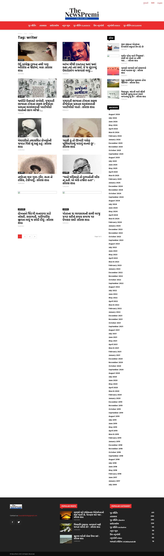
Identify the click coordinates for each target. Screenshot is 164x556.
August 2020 (114, 373)
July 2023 (113, 247)
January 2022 (114, 312)
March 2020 (114, 391)
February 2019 (115, 437)
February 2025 (115, 179)
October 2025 (115, 150)
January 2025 (114, 182)
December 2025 (115, 143)
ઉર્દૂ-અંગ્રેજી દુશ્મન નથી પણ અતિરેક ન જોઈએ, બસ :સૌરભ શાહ (35, 67)
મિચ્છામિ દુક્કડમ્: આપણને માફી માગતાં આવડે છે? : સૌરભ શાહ (87, 526)
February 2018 (115, 473)
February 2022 (115, 308)
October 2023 (115, 236)
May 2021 (113, 340)
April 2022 (113, 301)
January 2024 (115, 225)
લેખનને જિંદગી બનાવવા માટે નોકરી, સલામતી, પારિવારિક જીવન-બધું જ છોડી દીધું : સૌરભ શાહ (35, 218)
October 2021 (115, 322)
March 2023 (114, 261)
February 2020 (115, 394)
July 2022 (113, 290)
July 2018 (112, 462)
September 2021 (116, 326)
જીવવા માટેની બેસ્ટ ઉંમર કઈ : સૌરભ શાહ (86, 537)
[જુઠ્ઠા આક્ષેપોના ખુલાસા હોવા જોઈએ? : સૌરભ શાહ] (113, 83)
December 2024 (116, 186)
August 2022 (114, 286)
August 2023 (114, 243)
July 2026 (113, 117)
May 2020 (113, 383)
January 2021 (114, 355)
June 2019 (113, 423)
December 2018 (115, 445)
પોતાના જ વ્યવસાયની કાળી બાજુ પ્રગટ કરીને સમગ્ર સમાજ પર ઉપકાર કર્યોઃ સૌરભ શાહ (81, 216)
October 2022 (115, 279)
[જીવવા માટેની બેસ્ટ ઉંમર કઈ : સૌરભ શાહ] (66, 539)
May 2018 (113, 470)
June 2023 (113, 250)
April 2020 (113, 387)
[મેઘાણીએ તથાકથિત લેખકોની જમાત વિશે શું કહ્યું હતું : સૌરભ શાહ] (37, 127)
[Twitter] (18, 522)
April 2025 (113, 171)
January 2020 (114, 398)
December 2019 (115, 401)
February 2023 (115, 265)
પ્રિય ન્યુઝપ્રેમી (99, 25)
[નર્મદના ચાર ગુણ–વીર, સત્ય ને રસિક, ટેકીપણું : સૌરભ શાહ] (37, 164)
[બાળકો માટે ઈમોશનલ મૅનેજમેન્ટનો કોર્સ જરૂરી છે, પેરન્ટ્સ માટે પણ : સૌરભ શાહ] (66, 515)
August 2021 (114, 329)
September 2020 (116, 369)
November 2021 (115, 319)
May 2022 (113, 297)
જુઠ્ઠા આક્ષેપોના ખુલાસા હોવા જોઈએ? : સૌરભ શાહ (133, 81)
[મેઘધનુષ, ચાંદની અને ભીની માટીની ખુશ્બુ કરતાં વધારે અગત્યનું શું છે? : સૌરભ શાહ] (113, 95)
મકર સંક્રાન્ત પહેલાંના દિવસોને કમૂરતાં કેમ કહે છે (132, 45)
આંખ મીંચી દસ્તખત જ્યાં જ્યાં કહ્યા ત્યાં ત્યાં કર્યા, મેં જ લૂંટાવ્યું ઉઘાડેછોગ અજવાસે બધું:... (80, 67)
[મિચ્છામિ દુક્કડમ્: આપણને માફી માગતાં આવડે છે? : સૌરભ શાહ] (66, 527)
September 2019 (116, 412)
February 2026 (115, 135)
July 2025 (113, 161)
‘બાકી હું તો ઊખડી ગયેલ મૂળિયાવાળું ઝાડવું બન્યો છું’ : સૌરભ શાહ (79, 143)
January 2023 (114, 268)
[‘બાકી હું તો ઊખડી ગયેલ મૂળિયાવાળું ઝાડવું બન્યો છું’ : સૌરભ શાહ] (82, 127)
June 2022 (113, 294)
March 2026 (114, 132)
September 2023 (116, 240)
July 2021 (112, 333)
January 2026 (114, 139)
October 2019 (115, 409)
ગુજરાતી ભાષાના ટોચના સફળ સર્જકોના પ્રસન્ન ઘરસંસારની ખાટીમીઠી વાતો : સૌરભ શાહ (80, 104)
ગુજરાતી (145, 3)
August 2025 (114, 157)
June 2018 (113, 466)
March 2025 (114, 175)
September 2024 (116, 197)
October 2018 (115, 452)
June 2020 (113, 380)
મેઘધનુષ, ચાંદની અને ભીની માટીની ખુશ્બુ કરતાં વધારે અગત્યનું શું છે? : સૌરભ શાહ (133, 94)
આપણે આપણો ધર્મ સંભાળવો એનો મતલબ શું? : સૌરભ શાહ (133, 70)
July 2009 (113, 484)
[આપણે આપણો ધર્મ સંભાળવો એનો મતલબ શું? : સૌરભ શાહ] (113, 71)
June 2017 (113, 477)
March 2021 (114, 347)
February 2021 (115, 351)
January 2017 (114, 480)
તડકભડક (42, 25)
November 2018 (115, 448)
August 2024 (114, 200)
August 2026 (114, 114)
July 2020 (113, 376)
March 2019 (114, 434)
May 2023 (113, 254)
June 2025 (113, 164)
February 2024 (115, 222)
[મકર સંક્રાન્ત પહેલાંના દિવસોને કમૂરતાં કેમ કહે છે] (113, 47)
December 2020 (116, 358)
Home (20, 33)
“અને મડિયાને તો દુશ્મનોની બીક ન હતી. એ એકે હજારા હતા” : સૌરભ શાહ (81, 180)
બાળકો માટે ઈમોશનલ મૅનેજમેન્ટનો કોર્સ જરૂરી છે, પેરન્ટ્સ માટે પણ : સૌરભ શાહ (89, 515)
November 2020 (116, 362)
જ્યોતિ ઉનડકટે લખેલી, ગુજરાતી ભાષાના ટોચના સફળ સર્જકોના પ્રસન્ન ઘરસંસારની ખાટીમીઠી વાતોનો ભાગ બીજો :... (36, 105)
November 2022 (116, 276)
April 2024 (113, 214)
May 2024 (113, 211)
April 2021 (113, 344)
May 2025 (113, 168)
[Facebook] (12, 522)
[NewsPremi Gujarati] (82, 13)
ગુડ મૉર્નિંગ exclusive (132, 25)
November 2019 (115, 405)
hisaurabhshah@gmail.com (27, 515)
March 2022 (114, 304)
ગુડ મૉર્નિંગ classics (81, 25)
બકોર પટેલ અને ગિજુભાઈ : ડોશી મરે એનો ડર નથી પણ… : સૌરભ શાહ (133, 58)
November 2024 (116, 189)
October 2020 (115, 365)
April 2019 (113, 430)
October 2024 (115, 193)
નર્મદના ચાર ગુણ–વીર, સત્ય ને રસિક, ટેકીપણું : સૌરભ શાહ (35, 178)
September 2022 (116, 283)
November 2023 (116, 232)
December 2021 (115, 315)
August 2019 (114, 416)
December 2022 (116, 272)
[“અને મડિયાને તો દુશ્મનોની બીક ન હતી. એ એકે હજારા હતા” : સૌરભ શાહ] (82, 164)
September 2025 (116, 153)
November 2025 (116, 146)
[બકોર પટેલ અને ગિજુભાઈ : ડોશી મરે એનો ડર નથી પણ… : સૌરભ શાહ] (113, 59)
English (160, 3)
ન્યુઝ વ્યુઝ (66, 25)
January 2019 (114, 441)
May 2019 (113, 427)
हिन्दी (152, 3)
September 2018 (116, 455)
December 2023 (115, 229)
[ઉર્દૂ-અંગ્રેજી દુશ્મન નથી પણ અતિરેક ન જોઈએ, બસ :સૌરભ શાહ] (37, 51)
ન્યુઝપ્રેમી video (113, 25)
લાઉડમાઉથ (54, 25)
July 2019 (112, 419)
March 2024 (114, 218)
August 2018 (114, 459)
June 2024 (113, 207)
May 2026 (113, 125)
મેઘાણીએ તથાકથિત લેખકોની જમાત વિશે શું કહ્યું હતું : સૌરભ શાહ (35, 143)
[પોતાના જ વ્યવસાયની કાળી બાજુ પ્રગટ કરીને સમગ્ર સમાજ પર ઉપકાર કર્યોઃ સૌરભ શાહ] (82, 200)
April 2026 (113, 128)
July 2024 (113, 204)
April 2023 (113, 258)
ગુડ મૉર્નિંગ (32, 25)
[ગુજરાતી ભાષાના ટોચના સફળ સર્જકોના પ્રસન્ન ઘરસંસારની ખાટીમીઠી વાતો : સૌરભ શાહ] (82, 88)
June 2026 (113, 121)
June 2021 (113, 337)
